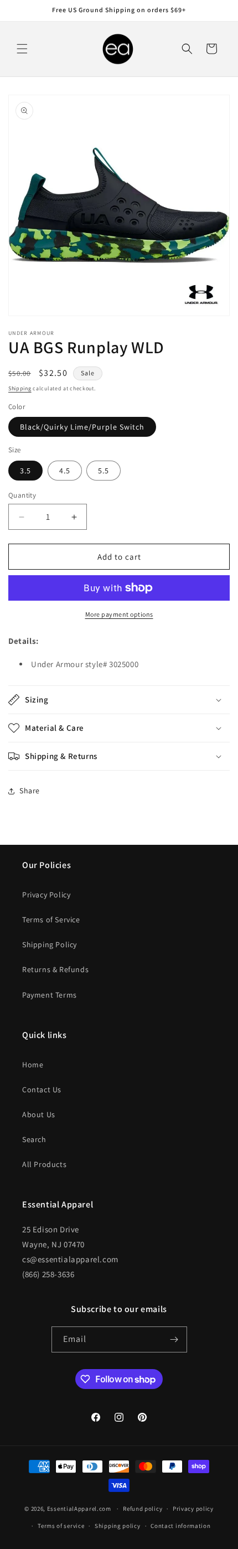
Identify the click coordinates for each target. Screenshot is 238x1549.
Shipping (20, 388)
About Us (38, 1114)
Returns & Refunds (55, 969)
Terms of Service (51, 920)
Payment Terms (49, 995)
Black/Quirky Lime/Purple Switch (82, 427)
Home (32, 1065)
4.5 (64, 471)
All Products (44, 1164)
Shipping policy (118, 1526)
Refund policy (142, 1508)
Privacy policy (193, 1508)
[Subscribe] (174, 1339)
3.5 (25, 471)
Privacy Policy (46, 895)
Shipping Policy (49, 944)
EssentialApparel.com (79, 1508)
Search (34, 1139)
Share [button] (29, 791)
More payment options (119, 614)
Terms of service (61, 1526)
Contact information (180, 1526)
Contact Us (41, 1089)
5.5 (103, 471)
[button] (22, 49)
